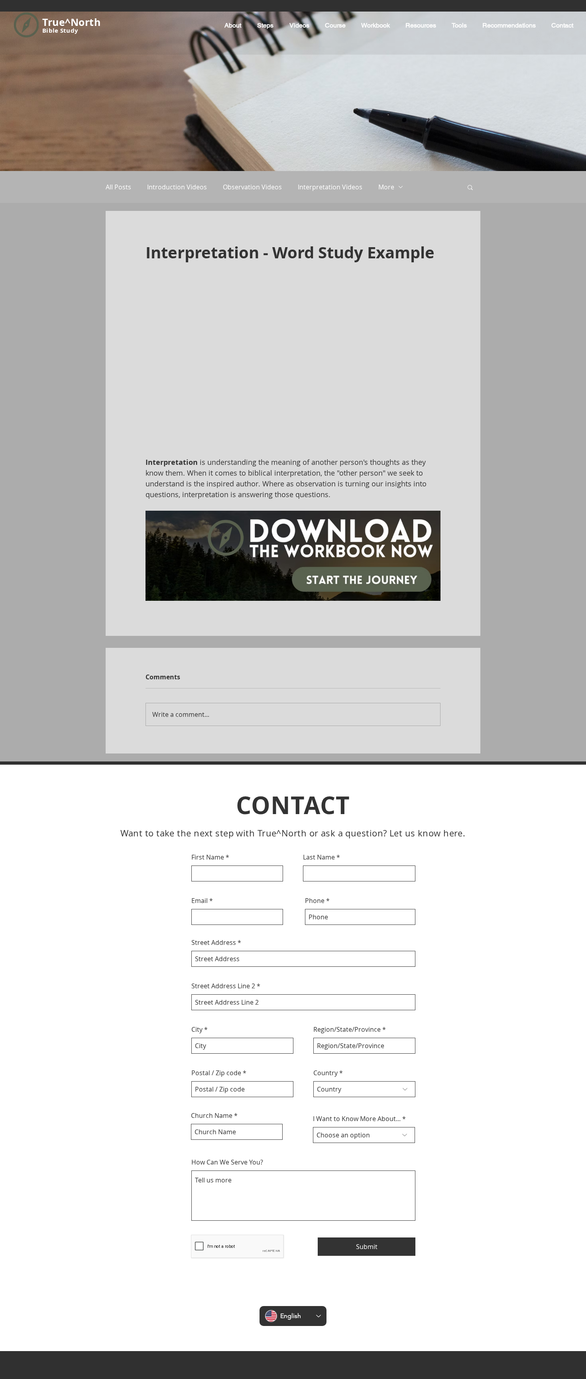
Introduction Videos (177, 187)
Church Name (211, 959)
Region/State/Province (347, 873)
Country (325, 917)
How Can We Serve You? (227, 1006)
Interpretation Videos (330, 187)
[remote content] (293, 291)
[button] (470, 187)
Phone (314, 745)
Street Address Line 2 (223, 830)
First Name (207, 701)
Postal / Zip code (216, 917)
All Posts (118, 187)
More (386, 187)
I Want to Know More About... (357, 963)
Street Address (213, 786)
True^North (71, 22)
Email (199, 745)
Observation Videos (252, 187)
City (197, 873)
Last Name (319, 701)
